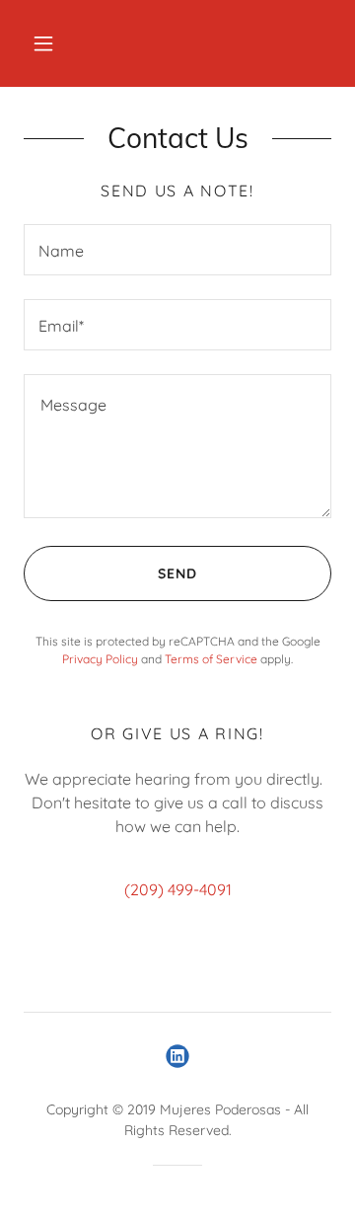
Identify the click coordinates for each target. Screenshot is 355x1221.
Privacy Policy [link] (100, 658)
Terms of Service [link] (211, 658)
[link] (177, 1056)
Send (177, 573)
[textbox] (177, 249)
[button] (43, 43)
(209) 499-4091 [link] (178, 889)
